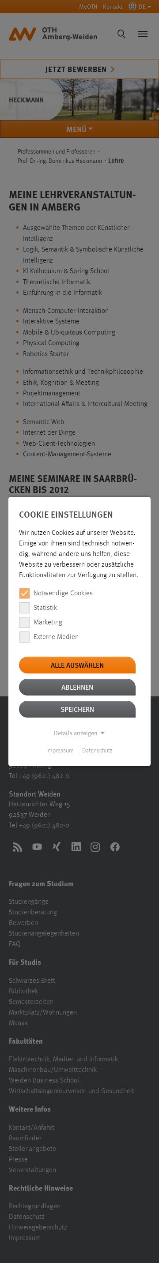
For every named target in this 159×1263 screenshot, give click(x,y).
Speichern (77, 709)
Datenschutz (97, 751)
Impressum (60, 751)
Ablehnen (77, 687)
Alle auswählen (77, 665)
